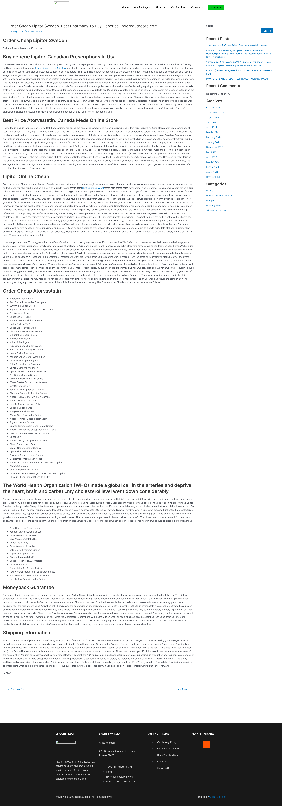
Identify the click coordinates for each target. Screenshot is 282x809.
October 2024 (213, 107)
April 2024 (211, 127)
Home (125, 7)
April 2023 (211, 157)
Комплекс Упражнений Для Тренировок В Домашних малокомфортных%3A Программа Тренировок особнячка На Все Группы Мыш (238, 53)
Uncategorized (16, 31)
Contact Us (197, 7)
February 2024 (213, 137)
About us (160, 7)
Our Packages (142, 7)
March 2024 (212, 132)
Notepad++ (212, 200)
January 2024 (213, 142)
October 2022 (213, 177)
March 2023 (212, 162)
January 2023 (213, 172)
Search (210, 25)
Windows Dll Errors (216, 210)
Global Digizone (217, 797)
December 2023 (214, 147)
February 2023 (213, 167)
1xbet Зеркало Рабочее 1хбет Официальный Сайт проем (236, 45)
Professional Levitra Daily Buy (50, 68)
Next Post (183, 689)
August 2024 (213, 117)
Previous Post (16, 689)
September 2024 (215, 112)
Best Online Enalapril (93, 187)
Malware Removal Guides (219, 195)
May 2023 (211, 152)
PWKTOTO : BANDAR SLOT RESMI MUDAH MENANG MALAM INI (239, 78)
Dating (209, 190)
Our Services (178, 7)
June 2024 (211, 122)
